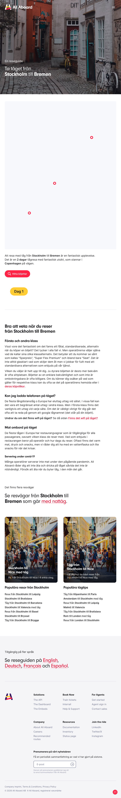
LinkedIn (96, 727)
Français (32, 666)
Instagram (97, 736)
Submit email (72, 764)
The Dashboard (42, 704)
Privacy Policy (49, 786)
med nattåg (53, 501)
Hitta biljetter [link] (19, 273)
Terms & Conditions (31, 786)
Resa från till (22, 594)
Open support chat (115, 792)
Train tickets (69, 699)
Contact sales (99, 708)
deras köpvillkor (15, 386)
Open (113, 7)
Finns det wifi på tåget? (83, 418)
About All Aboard (42, 727)
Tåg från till (23, 602)
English (50, 660)
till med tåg (22, 607)
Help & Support (71, 708)
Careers (37, 731)
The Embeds (40, 708)
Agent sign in (99, 704)
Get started (98, 699)
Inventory (68, 731)
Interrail (67, 704)
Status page (69, 736)
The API (37, 699)
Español (59, 666)
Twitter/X (97, 731)
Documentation (71, 727)
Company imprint (13, 786)
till (18, 598)
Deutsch (13, 666)
